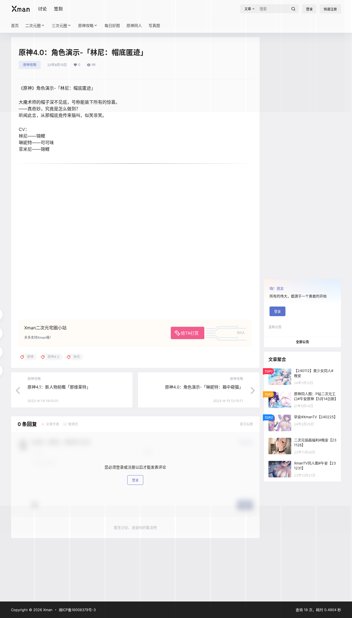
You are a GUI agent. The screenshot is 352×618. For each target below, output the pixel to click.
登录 (135, 480)
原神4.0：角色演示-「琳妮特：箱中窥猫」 (204, 387)
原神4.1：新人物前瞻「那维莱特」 (59, 387)
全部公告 (302, 342)
